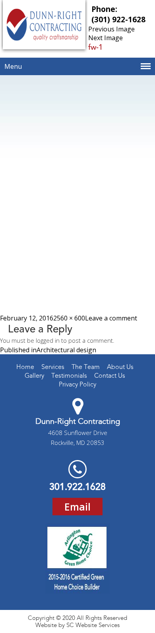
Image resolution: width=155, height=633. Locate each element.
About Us (120, 367)
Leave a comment (111, 318)
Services (52, 367)
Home (25, 367)
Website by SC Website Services (77, 625)
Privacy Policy (77, 384)
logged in (48, 340)
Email (77, 506)
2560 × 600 (69, 318)
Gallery (34, 375)
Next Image (105, 37)
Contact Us (109, 375)
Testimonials (69, 375)
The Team (86, 367)
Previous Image (111, 29)
